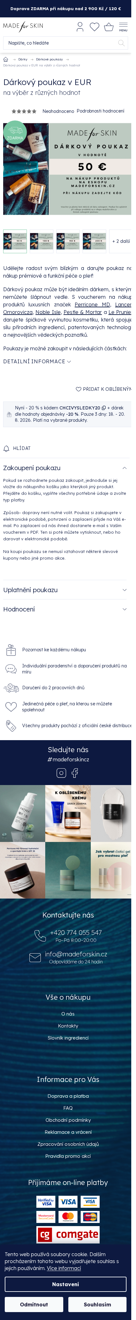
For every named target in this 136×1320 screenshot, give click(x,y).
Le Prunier (120, 312)
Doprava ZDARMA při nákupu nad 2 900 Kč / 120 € (65, 8)
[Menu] (123, 27)
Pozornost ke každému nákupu (54, 650)
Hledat (121, 43)
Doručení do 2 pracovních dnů (53, 688)
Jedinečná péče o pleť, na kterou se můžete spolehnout (67, 707)
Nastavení (65, 1284)
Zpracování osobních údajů (68, 1144)
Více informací (64, 1268)
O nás (68, 1014)
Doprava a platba (68, 1096)
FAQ (68, 1108)
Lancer (123, 304)
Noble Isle (47, 312)
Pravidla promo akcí (68, 1156)
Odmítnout (34, 1304)
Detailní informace (34, 361)
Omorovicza (18, 312)
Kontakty (68, 1026)
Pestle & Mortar (83, 312)
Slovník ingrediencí (68, 1038)
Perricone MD (92, 304)
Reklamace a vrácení (68, 1132)
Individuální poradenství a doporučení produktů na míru (74, 669)
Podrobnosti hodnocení (100, 111)
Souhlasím (97, 1304)
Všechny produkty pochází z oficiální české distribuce (77, 725)
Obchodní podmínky (68, 1120)
